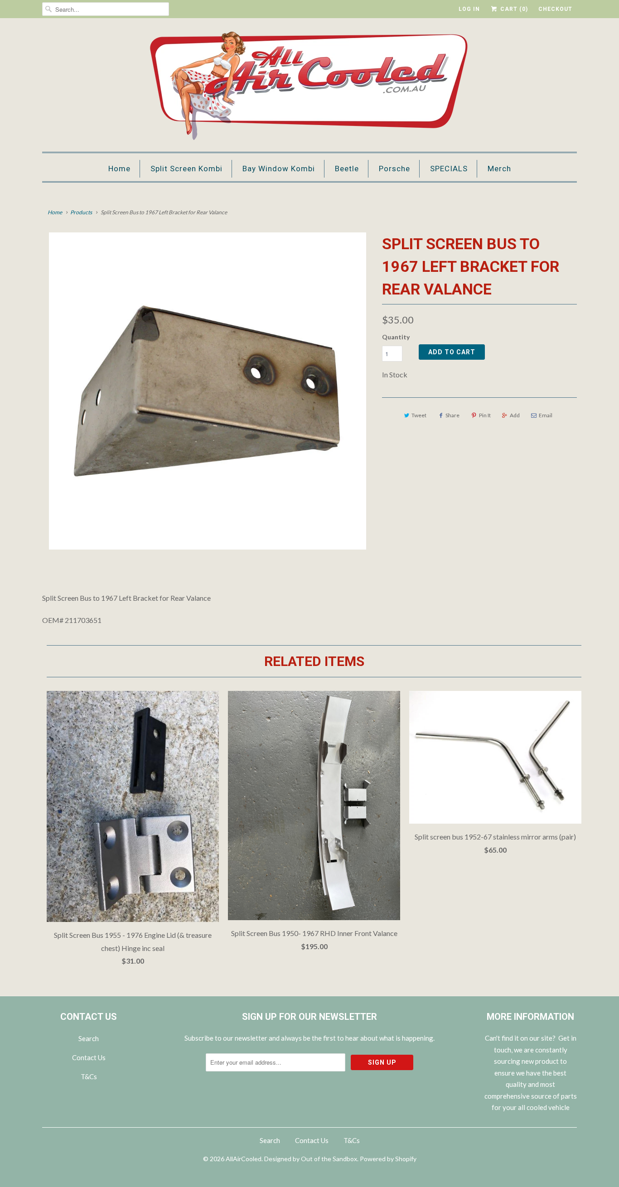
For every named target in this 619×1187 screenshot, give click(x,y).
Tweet (418, 415)
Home (119, 168)
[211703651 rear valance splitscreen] (207, 391)
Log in (469, 9)
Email (545, 415)
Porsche (394, 168)
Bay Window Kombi (278, 168)
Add (515, 415)
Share (452, 415)
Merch (499, 168)
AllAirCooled (243, 1159)
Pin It (485, 415)
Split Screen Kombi (186, 168)
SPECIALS (449, 168)
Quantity (396, 337)
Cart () (513, 9)
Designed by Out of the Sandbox (310, 1159)
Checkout (555, 9)
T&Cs (89, 1076)
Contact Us (89, 1057)
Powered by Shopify (388, 1159)
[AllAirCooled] (309, 87)
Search (88, 1038)
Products (81, 212)
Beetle (347, 168)
